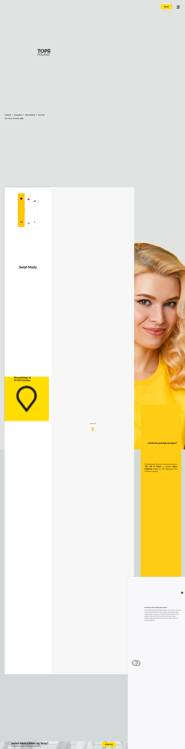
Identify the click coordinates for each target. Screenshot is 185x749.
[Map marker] (92, 429)
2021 (21, 118)
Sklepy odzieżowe (30, 115)
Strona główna (18, 115)
